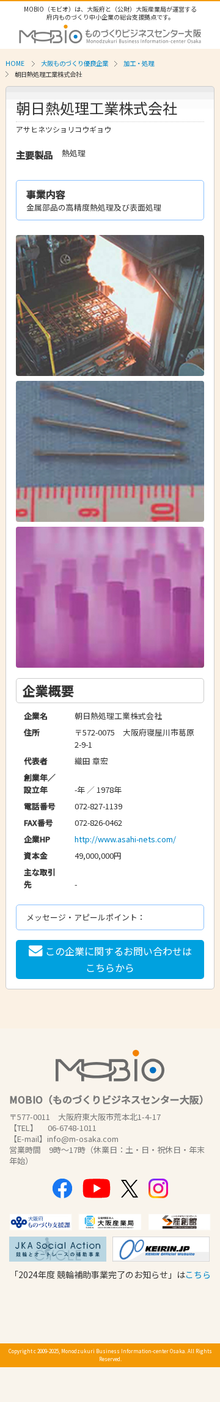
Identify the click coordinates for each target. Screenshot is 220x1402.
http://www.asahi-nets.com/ (125, 839)
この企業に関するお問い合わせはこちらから (118, 959)
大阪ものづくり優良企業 (74, 63)
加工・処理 (138, 63)
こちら (198, 1274)
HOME (15, 63)
